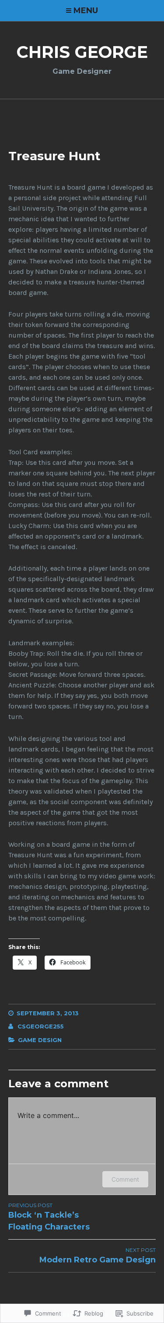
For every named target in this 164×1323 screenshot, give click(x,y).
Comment (125, 1179)
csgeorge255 (40, 1026)
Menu (85, 10)
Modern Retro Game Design (97, 1256)
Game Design (40, 1039)
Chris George (82, 52)
